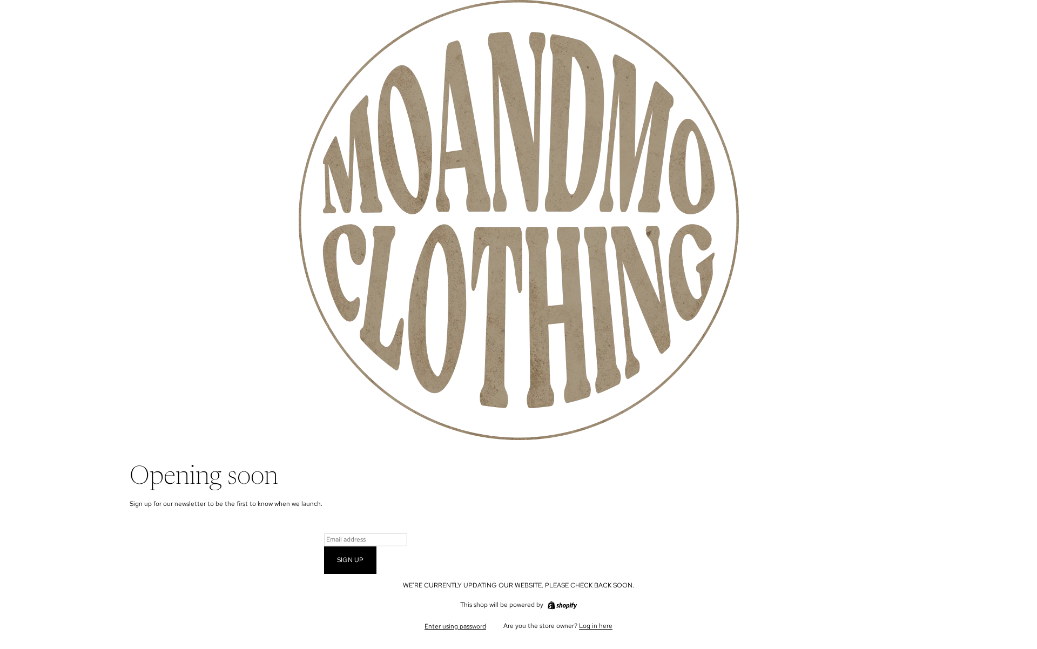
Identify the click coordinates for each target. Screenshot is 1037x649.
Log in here (595, 625)
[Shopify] (562, 605)
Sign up (350, 560)
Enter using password (455, 626)
